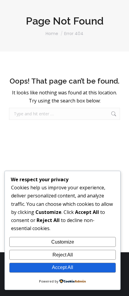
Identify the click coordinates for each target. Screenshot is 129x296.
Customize (62, 241)
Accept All (62, 267)
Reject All (62, 254)
